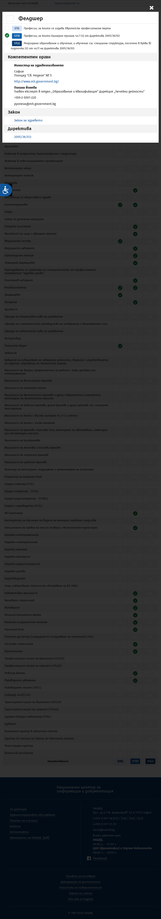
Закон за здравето (28, 120)
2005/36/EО (22, 137)
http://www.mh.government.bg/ (36, 81)
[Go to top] (154, 902)
